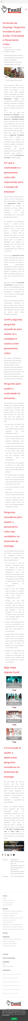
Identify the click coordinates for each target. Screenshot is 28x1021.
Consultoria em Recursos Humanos (12, 918)
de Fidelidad (12, 943)
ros (15, 946)
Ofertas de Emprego (9, 958)
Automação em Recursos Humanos (13, 911)
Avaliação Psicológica (9, 915)
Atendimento (7, 970)
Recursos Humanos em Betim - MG (10, 978)
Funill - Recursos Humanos (17, 876)
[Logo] (11, 9)
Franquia (5, 954)
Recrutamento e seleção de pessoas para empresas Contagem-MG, (17, 867)
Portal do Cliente (7, 905)
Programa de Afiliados (9, 941)
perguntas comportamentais (13, 795)
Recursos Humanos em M (8, 993)
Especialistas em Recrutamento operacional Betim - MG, (17, 861)
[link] (2, 855)
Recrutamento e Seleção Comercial (13, 927)
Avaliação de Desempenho (10, 913)
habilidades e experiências (12, 800)
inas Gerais (16, 993)
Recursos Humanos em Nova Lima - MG (11, 985)
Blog (4, 964)
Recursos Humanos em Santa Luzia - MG (11, 989)
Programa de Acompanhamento (12, 939)
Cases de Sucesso (8, 902)
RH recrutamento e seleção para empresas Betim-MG (17, 872)
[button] (1, 1)
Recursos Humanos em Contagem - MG (11, 981)
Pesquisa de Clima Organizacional (12, 924)
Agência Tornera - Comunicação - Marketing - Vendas (13, 50)
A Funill (5, 896)
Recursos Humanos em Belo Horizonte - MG (12, 974)
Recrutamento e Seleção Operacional (13, 929)
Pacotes (5, 933)
